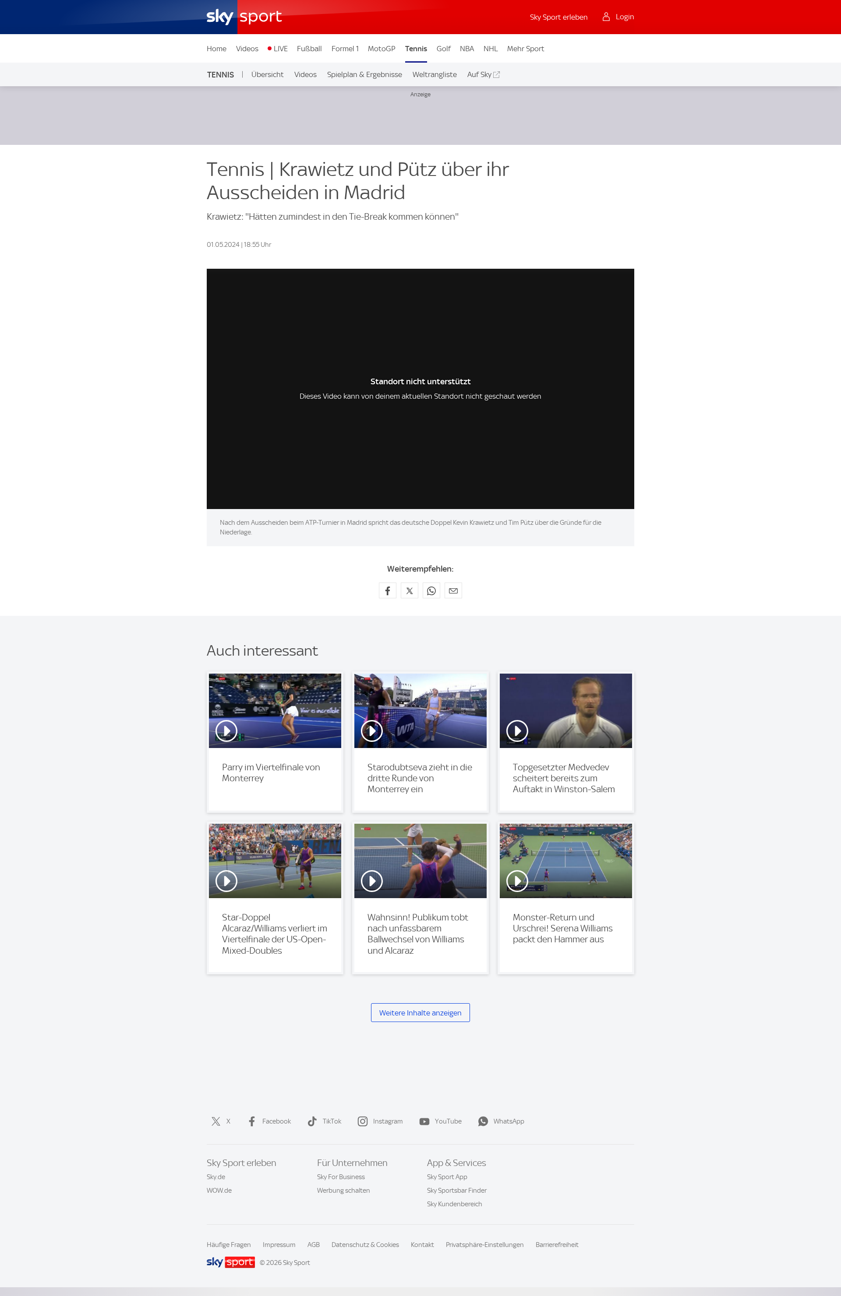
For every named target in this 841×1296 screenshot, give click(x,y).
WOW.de (219, 1190)
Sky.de (216, 1177)
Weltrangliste (435, 74)
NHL (491, 48)
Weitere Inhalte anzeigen (420, 1012)
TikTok (332, 1121)
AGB (313, 1245)
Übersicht (267, 74)
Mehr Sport (525, 48)
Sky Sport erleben (559, 17)
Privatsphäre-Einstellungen (485, 1245)
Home (216, 48)
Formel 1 (345, 48)
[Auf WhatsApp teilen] (431, 590)
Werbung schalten (343, 1190)
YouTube (448, 1121)
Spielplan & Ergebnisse (364, 74)
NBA (467, 48)
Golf (444, 48)
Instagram (388, 1121)
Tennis (416, 48)
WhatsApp (509, 1121)
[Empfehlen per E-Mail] (453, 590)
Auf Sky (479, 74)
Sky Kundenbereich (454, 1204)
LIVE (281, 48)
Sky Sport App (447, 1177)
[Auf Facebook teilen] (387, 590)
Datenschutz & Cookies (365, 1245)
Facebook (276, 1121)
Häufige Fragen (229, 1245)
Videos (247, 48)
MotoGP (382, 48)
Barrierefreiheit (557, 1245)
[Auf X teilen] (409, 590)
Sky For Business (341, 1177)
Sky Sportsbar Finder (457, 1190)
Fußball (309, 48)
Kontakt (422, 1245)
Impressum (279, 1245)
